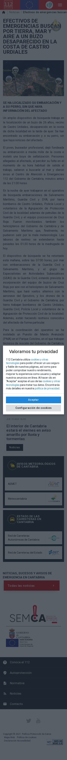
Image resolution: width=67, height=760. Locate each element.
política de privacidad (47, 388)
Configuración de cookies (33, 407)
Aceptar (33, 399)
